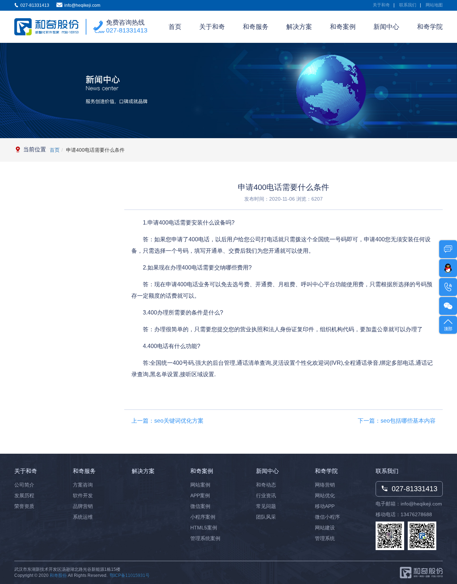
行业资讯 (266, 495)
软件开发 (83, 495)
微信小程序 (327, 517)
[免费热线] (448, 287)
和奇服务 (255, 26)
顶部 (448, 328)
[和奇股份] (46, 27)
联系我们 (407, 4)
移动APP (325, 506)
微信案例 (200, 506)
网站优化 (325, 495)
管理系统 (325, 538)
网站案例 (200, 485)
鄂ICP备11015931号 (130, 575)
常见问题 (266, 506)
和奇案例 (343, 26)
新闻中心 (386, 26)
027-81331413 (126, 30)
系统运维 (83, 517)
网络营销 (325, 485)
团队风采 (266, 517)
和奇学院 (430, 26)
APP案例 (200, 495)
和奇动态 (266, 485)
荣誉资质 (24, 506)
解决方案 (299, 26)
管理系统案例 (205, 538)
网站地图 (434, 4)
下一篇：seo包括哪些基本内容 (397, 421)
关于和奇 (381, 4)
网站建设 (325, 527)
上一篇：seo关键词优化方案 (167, 421)
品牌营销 (83, 506)
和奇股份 (58, 575)
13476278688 (416, 514)
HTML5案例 (203, 527)
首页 (175, 26)
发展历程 (24, 495)
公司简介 (24, 485)
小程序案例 (202, 517)
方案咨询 (83, 485)
